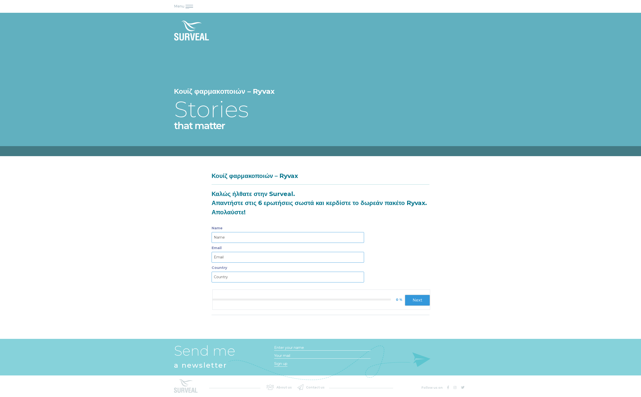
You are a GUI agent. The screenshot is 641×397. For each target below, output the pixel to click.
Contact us (315, 387)
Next (417, 300)
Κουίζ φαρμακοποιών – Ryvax (255, 175)
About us (284, 387)
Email (217, 248)
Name (217, 228)
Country (219, 267)
